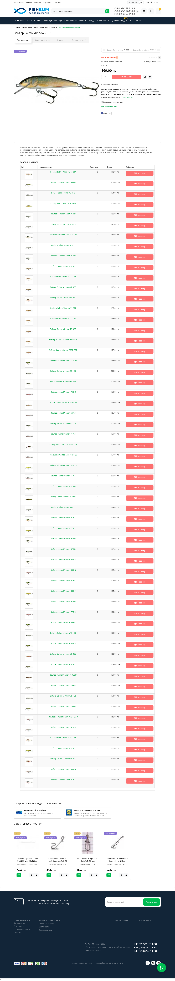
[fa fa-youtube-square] (153, 963)
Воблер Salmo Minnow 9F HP (63, 748)
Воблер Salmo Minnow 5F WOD (63, 402)
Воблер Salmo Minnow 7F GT (63, 622)
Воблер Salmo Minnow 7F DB (63, 612)
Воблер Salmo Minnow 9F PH (63, 486)
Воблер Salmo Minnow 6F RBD (63, 287)
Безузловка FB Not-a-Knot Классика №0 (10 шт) (57, 860)
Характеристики (42, 40)
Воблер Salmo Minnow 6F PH (63, 538)
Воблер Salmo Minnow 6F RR (63, 559)
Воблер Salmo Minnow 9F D (63, 245)
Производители (45, 930)
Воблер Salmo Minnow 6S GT (63, 580)
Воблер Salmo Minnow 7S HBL (63, 696)
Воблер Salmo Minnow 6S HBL (63, 423)
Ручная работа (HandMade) (49, 20)
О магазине (18, 2)
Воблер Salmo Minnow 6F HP (63, 528)
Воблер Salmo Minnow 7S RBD (63, 329)
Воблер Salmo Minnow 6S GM (63, 172)
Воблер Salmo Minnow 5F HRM (63, 496)
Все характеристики (109, 106)
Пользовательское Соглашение (22, 921)
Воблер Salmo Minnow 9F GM (63, 738)
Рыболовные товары (24, 20)
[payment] (17, 963)
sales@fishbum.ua (93, 950)
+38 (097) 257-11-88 (124, 8)
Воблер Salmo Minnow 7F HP (63, 643)
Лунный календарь (119, 20)
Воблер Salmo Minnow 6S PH (63, 601)
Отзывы (60, 40)
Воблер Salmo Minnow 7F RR (63, 664)
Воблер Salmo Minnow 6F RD (63, 549)
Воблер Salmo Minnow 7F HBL (63, 633)
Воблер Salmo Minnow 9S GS (63, 779)
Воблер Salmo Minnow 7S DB (63, 392)
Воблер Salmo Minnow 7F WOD (63, 675)
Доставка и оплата (33, 2)
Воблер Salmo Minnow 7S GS (63, 685)
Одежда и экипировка (98, 20)
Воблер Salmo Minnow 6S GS (63, 413)
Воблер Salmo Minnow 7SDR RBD (63, 350)
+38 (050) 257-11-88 (124, 11)
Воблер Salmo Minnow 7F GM (63, 308)
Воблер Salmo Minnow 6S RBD (63, 297)
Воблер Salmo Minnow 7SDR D (63, 224)
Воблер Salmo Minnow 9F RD (63, 255)
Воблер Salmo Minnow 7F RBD (63, 654)
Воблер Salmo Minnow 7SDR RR (63, 234)
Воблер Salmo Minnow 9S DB (63, 769)
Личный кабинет (121, 920)
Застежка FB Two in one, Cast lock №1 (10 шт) (117, 859)
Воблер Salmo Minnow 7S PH (63, 706)
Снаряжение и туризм (74, 20)
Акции (138, 20)
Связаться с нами (46, 923)
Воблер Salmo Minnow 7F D (63, 193)
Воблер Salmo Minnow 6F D (63, 507)
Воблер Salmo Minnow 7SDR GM (63, 339)
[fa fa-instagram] (158, 963)
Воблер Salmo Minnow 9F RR (63, 266)
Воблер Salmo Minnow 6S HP (63, 591)
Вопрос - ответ (79, 40)
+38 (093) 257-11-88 (124, 13)
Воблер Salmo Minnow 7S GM (63, 318)
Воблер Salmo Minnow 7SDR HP (63, 360)
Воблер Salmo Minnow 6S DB (63, 570)
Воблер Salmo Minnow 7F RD (63, 214)
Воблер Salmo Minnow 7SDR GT (63, 465)
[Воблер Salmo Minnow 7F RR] (56, 89)
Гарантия (47, 2)
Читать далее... (126, 97)
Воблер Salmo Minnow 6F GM (63, 276)
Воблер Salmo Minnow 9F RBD (63, 758)
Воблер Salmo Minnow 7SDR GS (63, 455)
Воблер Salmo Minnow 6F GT (63, 517)
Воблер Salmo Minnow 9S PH (63, 182)
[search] (107, 11)
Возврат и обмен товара (49, 920)
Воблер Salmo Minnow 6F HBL (63, 381)
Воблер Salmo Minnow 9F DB (63, 727)
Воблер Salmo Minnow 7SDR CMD (63, 717)
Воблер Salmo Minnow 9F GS (63, 476)
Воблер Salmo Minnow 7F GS (63, 434)
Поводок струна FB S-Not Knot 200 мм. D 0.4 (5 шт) (27, 859)
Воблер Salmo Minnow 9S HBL (63, 371)
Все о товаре (22, 40)
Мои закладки (144, 920)
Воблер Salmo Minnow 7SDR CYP (63, 444)
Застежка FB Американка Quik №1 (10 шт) (88, 859)
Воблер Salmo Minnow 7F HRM (63, 203)
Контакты (57, 2)
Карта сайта (44, 927)
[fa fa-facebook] (148, 963)
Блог (132, 20)
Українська (133, 2)
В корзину (140, 173)
